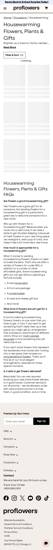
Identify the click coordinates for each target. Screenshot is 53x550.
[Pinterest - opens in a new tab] (39, 498)
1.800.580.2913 (12, 488)
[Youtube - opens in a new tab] (31, 498)
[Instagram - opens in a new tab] (15, 498)
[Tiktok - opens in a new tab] (48, 498)
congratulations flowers (17, 357)
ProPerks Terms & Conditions (18, 528)
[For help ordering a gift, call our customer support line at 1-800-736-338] (26, 8)
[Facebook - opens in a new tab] (7, 498)
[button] (5, 8)
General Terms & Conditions (18, 524)
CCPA (7, 536)
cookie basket (17, 294)
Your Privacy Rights (13, 541)
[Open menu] (5, 8)
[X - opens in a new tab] (23, 498)
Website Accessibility (14, 520)
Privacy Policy (11, 532)
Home (7, 17)
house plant (21, 283)
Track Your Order (14, 485)
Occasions (20, 17)
